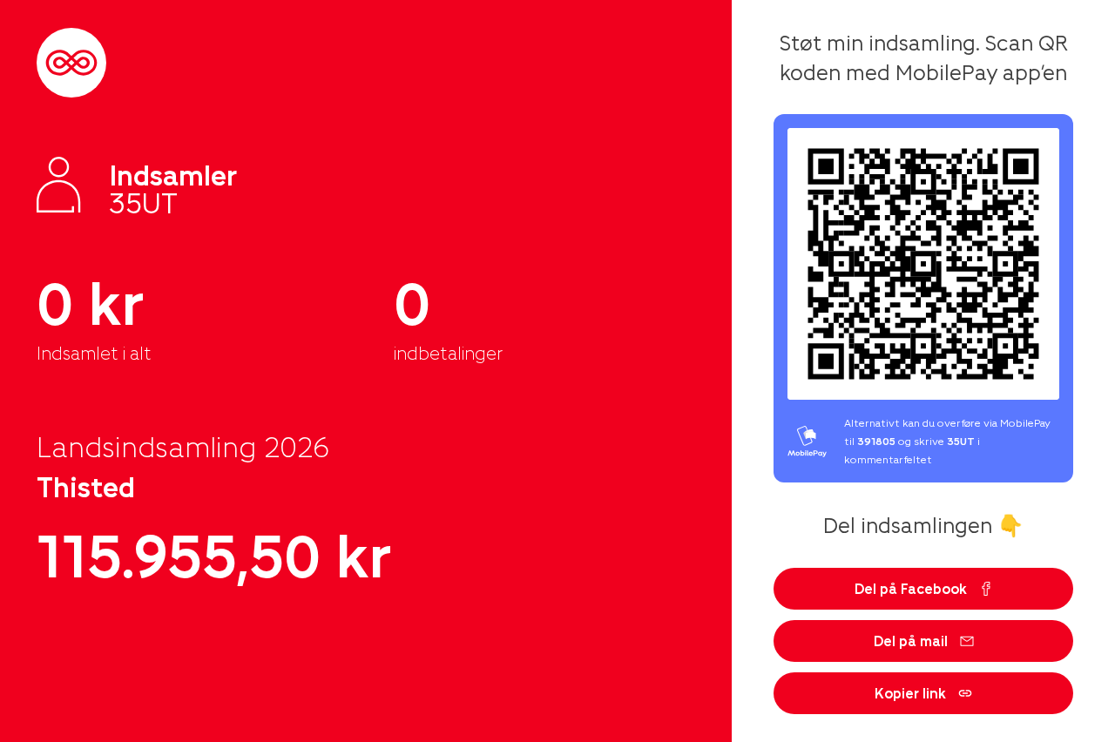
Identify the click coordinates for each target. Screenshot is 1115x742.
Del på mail (911, 640)
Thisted (86, 486)
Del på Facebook (911, 588)
